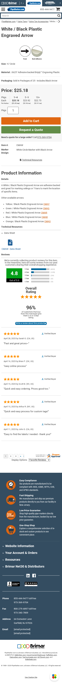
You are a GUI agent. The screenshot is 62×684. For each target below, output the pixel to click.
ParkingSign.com (16, 657)
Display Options (19, 460)
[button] (54, 676)
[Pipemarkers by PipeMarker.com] (15, 9)
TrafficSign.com (51, 655)
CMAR (44, 212)
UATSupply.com (43, 657)
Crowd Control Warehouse (36, 655)
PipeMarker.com (9, 21)
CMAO (47, 221)
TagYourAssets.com (29, 657)
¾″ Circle (11, 64)
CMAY (46, 204)
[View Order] (28, 12)
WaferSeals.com (30, 659)
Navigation (3, 9)
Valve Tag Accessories (38, 21)
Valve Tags (22, 21)
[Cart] (59, 9)
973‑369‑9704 (44, 137)
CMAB (44, 217)
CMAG (46, 208)
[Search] (58, 16)
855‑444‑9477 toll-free (25, 598)
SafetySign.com (20, 655)
